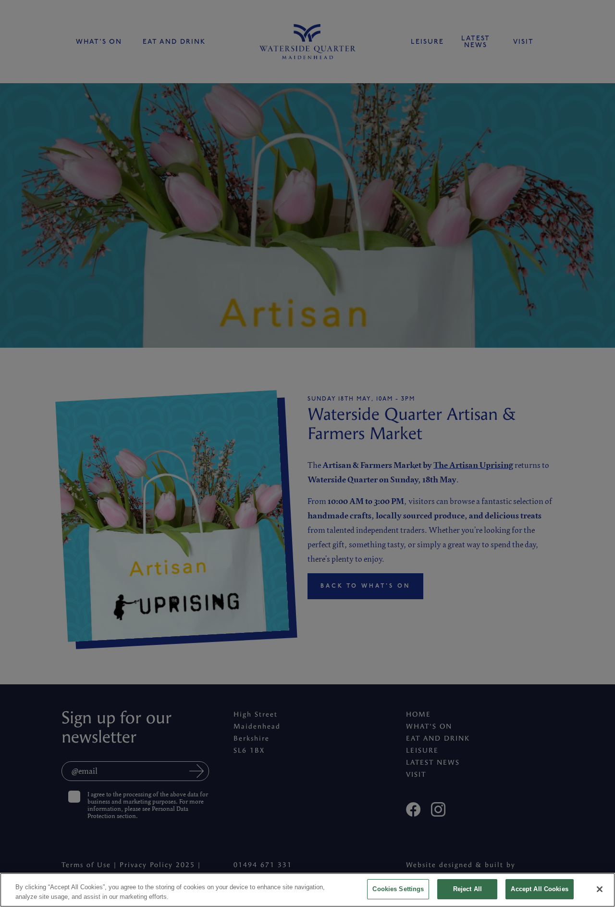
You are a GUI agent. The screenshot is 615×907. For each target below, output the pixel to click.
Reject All (467, 889)
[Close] (599, 889)
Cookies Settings (398, 889)
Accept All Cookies (539, 889)
